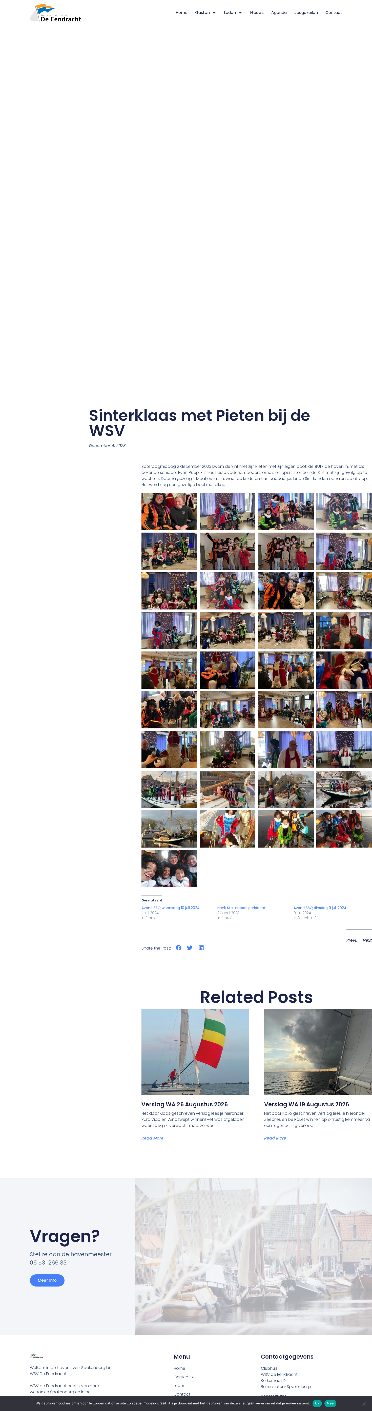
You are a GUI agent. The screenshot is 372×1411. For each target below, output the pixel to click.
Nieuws (257, 12)
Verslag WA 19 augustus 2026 (306, 1104)
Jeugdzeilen (306, 12)
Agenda (279, 12)
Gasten (202, 12)
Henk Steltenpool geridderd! (241, 907)
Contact (333, 12)
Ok (317, 1403)
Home (182, 12)
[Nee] (364, 1403)
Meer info (47, 1280)
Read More (152, 1138)
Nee (330, 1403)
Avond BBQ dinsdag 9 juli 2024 (320, 907)
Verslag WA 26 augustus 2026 (184, 1104)
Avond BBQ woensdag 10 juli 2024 (170, 907)
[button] (179, 948)
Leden (230, 12)
